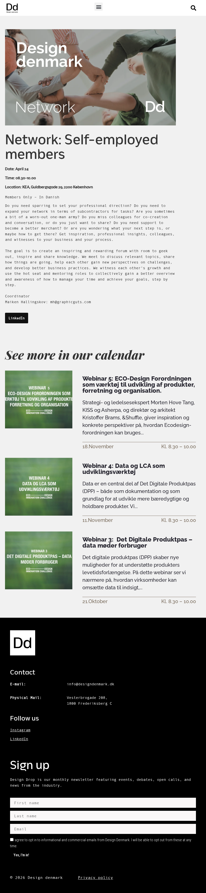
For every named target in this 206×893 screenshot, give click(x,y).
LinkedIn (19, 739)
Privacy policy (95, 877)
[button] (98, 7)
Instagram (20, 730)
